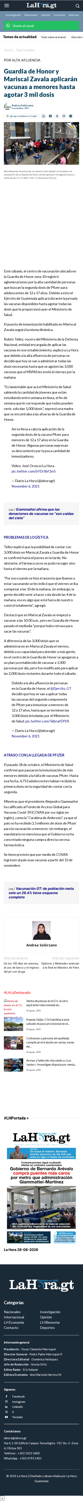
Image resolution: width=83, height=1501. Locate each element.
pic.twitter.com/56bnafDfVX (47, 721)
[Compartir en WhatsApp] (44, 116)
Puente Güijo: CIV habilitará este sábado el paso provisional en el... (47, 1021)
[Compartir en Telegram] (71, 116)
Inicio (8, 50)
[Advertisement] (41, 226)
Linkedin (17, 1406)
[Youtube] (6, 1417)
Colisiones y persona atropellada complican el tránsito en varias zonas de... (50, 1042)
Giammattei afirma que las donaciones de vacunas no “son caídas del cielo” (41, 513)
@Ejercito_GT (60, 688)
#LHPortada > (16, 1118)
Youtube (17, 1417)
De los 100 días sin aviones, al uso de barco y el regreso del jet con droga (21, 967)
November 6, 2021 (25, 486)
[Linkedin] (6, 1407)
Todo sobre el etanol (53, 37)
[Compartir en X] (57, 116)
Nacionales (25, 50)
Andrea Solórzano (22, 105)
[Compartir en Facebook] (50, 116)
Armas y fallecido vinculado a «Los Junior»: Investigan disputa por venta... (51, 1062)
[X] (6, 1412)
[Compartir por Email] (64, 116)
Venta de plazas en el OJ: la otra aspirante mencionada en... (47, 1003)
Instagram (18, 1401)
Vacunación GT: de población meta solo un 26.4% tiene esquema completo (41, 893)
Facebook (18, 1396)
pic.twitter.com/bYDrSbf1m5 (34, 471)
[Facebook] (6, 1396)
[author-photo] (41, 939)
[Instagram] (6, 1401)
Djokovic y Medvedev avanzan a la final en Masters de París (60, 965)
